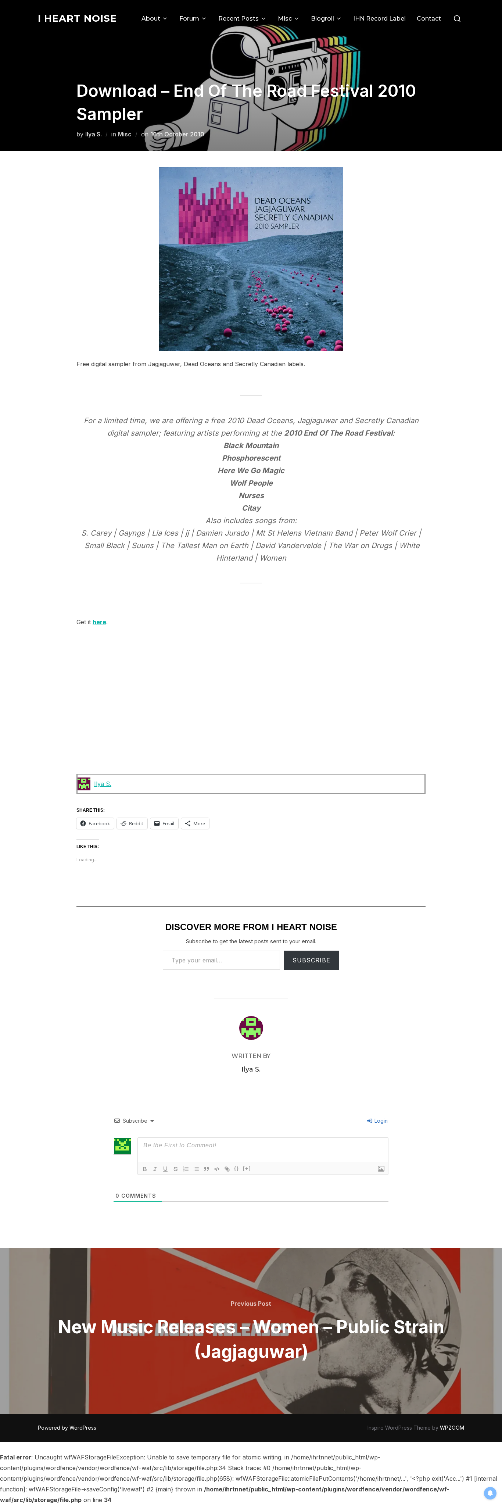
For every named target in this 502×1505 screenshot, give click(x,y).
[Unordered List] (196, 1169)
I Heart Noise (77, 18)
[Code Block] (217, 1169)
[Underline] (165, 1169)
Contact (429, 18)
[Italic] (155, 1169)
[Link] (227, 1169)
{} (236, 1168)
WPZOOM (452, 1427)
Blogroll (322, 18)
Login (380, 1121)
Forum (189, 18)
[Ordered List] (186, 1169)
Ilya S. (93, 134)
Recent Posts (238, 18)
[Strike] (176, 1169)
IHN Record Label (379, 18)
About (150, 18)
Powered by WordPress (67, 1427)
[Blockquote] (206, 1169)
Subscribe (311, 960)
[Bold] (145, 1169)
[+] (247, 1168)
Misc (285, 18)
